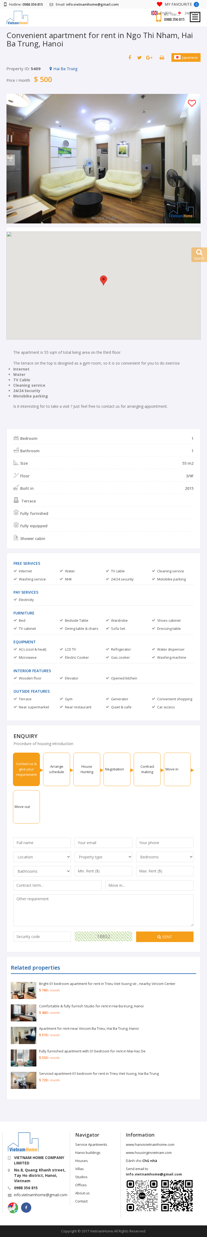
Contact (81, 1201)
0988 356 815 (174, 19)
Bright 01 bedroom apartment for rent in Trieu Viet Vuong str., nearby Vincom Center (107, 983)
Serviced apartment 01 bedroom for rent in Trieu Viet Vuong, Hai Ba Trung (99, 1073)
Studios (81, 1176)
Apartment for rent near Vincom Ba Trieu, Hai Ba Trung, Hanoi (89, 1028)
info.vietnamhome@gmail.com (40, 1194)
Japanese (190, 57)
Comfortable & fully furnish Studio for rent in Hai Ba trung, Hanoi (91, 1006)
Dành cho (141, 1160)
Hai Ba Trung (65, 68)
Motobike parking (30, 396)
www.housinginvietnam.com (149, 1152)
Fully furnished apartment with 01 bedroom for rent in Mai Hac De (92, 1051)
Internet (21, 369)
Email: (87, 4)
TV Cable (21, 379)
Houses (81, 1160)
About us (82, 1193)
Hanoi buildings (88, 1152)
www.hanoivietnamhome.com (150, 1144)
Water (19, 374)
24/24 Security (26, 390)
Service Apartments (91, 1144)
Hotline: (26, 4)
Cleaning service (29, 385)
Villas (79, 1168)
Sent (167, 936)
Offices (81, 1184)
